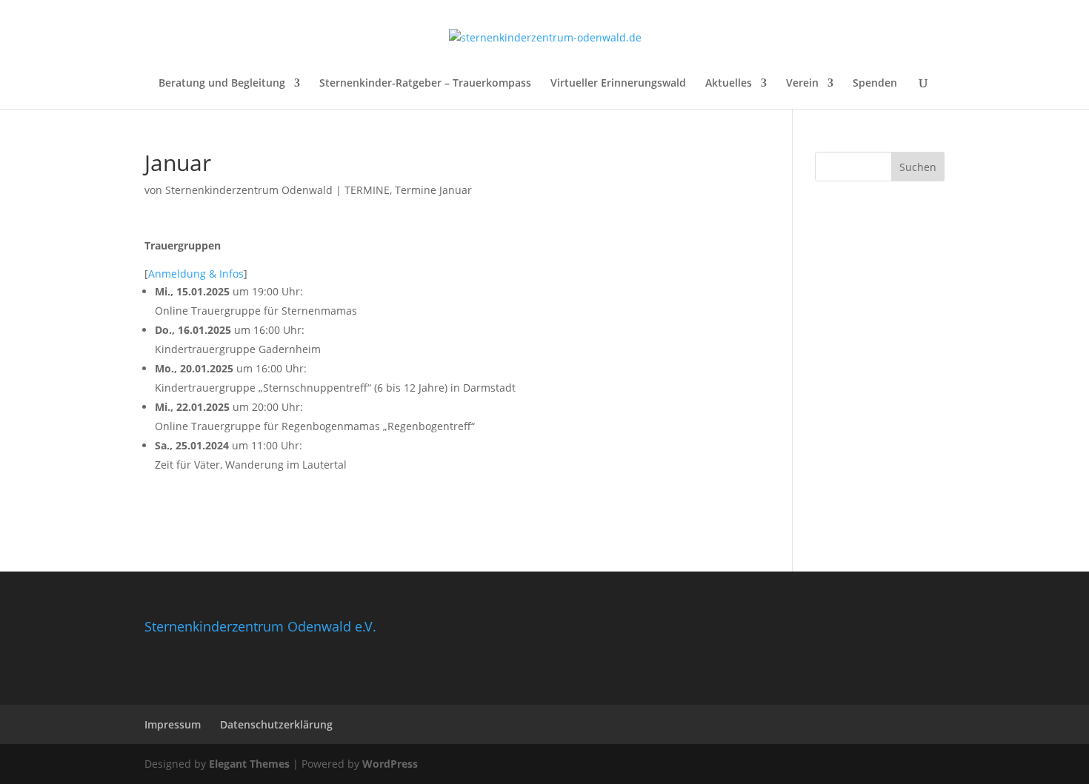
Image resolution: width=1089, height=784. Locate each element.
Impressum (172, 724)
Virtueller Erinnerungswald (618, 84)
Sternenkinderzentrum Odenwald (249, 190)
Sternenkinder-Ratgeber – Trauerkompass (425, 84)
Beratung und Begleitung (222, 84)
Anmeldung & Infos (196, 274)
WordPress (390, 764)
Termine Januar (433, 190)
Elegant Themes (249, 764)
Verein (802, 84)
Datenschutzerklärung (276, 724)
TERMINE (367, 190)
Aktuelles (728, 84)
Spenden (875, 84)
